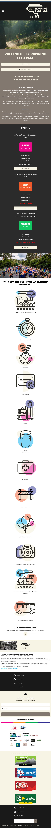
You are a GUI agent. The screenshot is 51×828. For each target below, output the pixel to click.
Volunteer (30, 825)
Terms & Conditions (13, 825)
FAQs (34, 825)
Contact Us (25, 825)
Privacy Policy (20, 825)
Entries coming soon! (4, 825)
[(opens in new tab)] (25, 760)
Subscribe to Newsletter (25, 714)
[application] (25, 34)
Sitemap (37, 825)
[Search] (35, 821)
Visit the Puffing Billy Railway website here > (9, 668)
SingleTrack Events (37, 752)
